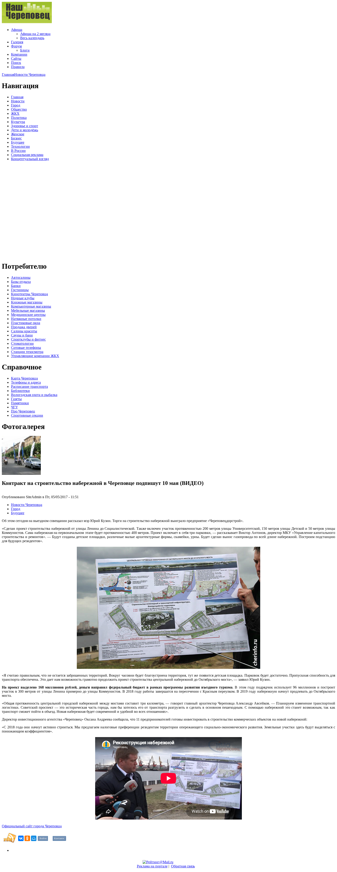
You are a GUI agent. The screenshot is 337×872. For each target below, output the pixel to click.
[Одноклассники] (27, 838)
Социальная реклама (27, 155)
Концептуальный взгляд (30, 159)
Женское (17, 134)
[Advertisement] (29, 210)
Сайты (16, 58)
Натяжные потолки (26, 319)
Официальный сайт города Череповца (32, 826)
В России (18, 151)
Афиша (16, 30)
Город (15, 105)
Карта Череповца (24, 378)
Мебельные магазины (28, 310)
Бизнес (16, 138)
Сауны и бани (22, 335)
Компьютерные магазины (31, 306)
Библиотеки (20, 391)
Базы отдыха (21, 282)
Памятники (20, 403)
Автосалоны (20, 277)
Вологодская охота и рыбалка (34, 395)
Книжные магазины (26, 302)
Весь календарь (32, 38)
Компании (19, 54)
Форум (16, 46)
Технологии (20, 146)
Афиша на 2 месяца (35, 34)
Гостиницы (20, 290)
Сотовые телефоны (26, 348)
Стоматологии (22, 343)
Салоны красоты (24, 331)
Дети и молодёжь (24, 130)
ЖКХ (15, 113)
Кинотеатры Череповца (29, 294)
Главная (8, 75)
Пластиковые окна (25, 323)
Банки (16, 286)
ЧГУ (14, 407)
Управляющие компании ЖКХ (35, 356)
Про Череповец (23, 411)
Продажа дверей (24, 327)
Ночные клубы (22, 298)
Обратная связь (183, 866)
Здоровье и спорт (24, 126)
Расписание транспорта (29, 386)
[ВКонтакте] (21, 838)
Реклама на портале (152, 866)
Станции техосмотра (27, 352)
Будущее (17, 142)
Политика (19, 118)
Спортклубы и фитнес (28, 339)
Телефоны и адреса (26, 382)
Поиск (16, 63)
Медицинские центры (28, 315)
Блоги (25, 50)
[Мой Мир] (33, 838)
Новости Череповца (29, 75)
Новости (18, 101)
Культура (18, 122)
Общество (19, 109)
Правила (18, 67)
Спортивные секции (27, 415)
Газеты (16, 399)
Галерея (17, 42)
